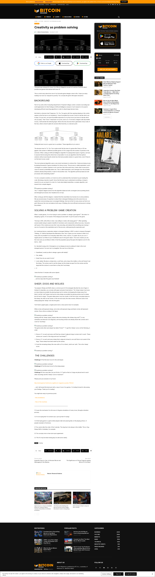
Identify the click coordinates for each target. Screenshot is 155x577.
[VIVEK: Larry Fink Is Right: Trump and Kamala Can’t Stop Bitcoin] (38, 542)
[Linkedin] (117, 5)
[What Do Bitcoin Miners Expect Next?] (38, 550)
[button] (119, 17)
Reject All (118, 574)
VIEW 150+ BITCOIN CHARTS (107, 69)
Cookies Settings (106, 574)
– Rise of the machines (40, 402)
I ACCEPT (124, 1)
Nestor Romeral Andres (43, 32)
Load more (107, 117)
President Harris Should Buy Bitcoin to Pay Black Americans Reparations (52, 533)
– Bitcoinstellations (39, 397)
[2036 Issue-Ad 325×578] (107, 149)
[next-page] (38, 514)
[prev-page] (35, 514)
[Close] (152, 574)
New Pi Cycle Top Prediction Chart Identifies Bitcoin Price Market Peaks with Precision (82, 548)
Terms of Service (39, 1)
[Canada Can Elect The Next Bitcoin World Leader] (68, 541)
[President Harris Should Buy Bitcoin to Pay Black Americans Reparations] (38, 533)
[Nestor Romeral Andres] (35, 32)
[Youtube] (113, 5)
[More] (91, 57)
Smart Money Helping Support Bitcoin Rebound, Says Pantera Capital (112, 83)
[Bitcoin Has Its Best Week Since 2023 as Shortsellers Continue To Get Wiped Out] (98, 102)
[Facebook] (108, 5)
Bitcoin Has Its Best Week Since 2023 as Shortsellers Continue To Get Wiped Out (111, 102)
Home (35, 21)
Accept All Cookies (131, 574)
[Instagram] (120, 5)
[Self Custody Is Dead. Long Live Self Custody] (82, 498)
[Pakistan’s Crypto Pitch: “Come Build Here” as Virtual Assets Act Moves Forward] (98, 111)
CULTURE (40, 21)
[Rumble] (115, 5)
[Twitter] (111, 5)
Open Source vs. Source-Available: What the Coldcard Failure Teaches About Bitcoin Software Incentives (43, 508)
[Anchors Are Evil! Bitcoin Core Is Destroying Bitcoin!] (68, 533)
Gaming (41, 443)
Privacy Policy (48, 1)
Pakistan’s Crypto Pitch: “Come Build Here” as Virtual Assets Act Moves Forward (111, 110)
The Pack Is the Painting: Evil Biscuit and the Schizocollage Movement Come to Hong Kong (61, 507)
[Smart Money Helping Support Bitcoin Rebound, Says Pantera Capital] (98, 84)
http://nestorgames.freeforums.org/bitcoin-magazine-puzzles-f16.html (53, 383)
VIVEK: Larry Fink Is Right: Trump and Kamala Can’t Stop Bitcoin (51, 541)
